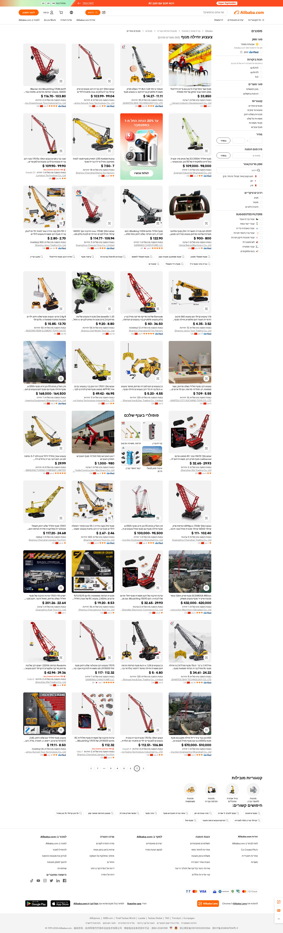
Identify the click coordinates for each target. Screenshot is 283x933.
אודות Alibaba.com (248, 836)
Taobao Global (155, 918)
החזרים (110, 862)
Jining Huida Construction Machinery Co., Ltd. (93, 470)
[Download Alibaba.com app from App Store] (60, 903)
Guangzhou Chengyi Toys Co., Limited (95, 245)
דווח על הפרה (107, 874)
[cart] (60, 13)
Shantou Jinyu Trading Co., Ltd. (50, 245)
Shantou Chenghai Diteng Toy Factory (95, 172)
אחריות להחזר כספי (200, 849)
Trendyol (176, 918)
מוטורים (152, 264)
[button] (104, 12)
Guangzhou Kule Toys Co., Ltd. (50, 609)
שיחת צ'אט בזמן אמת (104, 849)
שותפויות (61, 868)
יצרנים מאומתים (154, 843)
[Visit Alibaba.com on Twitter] (51, 881)
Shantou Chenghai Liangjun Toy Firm (47, 540)
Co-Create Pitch (249, 849)
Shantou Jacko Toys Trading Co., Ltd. (192, 330)
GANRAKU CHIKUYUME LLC (148, 245)
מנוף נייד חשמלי (173, 264)
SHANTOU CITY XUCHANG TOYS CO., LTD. (190, 400)
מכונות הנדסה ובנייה (167, 31)
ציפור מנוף (86, 257)
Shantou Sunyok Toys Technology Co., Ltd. (93, 103)
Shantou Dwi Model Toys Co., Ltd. (97, 330)
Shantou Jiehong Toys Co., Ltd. (98, 540)
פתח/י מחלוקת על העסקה (101, 856)
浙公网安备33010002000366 (195, 928)
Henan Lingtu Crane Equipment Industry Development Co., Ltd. (190, 103)
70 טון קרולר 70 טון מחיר (67, 813)
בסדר (223, 140)
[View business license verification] (171, 928)
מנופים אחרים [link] (134, 31)
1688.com (108, 918)
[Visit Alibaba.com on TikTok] (32, 881)
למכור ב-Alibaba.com (56, 843)
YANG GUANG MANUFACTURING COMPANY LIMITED (44, 470)
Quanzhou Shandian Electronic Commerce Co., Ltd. (141, 609)
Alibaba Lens (240, 903)
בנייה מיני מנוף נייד (198, 264)
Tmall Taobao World (125, 918)
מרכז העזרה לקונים (105, 843)
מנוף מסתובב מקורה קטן (170, 257)
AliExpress (95, 918)
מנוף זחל (189, 820)
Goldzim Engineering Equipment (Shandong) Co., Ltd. (44, 400)
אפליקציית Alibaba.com (86, 903)
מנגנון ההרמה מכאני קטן (99, 813)
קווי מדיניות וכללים (201, 874)
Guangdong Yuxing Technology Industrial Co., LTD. (93, 400)
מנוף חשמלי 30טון (199, 257)
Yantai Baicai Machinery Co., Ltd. (195, 245)
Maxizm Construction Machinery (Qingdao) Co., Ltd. (190, 609)
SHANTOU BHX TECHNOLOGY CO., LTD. (143, 103)
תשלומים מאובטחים (200, 843)
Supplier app (134, 903)
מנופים (148, 31)
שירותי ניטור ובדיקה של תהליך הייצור (192, 868)
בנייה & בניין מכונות (191, 31)
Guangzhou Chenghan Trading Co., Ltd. (191, 540)
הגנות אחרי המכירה (200, 862)
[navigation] (239, 400)
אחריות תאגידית (250, 856)
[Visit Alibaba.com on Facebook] (64, 881)
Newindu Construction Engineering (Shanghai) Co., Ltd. (141, 540)
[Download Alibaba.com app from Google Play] (36, 903)
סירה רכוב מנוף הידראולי (60, 257)
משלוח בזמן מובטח (200, 856)
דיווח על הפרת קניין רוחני (102, 868)
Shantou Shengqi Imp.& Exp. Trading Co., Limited (141, 400)
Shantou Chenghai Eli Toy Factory (146, 330)
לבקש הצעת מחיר (153, 849)
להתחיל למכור (59, 849)
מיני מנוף (149, 813)
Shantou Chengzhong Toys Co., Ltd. (96, 609)
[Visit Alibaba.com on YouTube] (38, 881)
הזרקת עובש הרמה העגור (214, 820)
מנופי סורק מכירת (128, 813)
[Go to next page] (91, 768)
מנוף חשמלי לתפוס (140, 257)
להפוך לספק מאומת (56, 862)
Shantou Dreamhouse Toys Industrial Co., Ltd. (44, 103)
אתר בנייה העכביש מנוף (174, 813)
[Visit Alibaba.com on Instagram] (45, 881)
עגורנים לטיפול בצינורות (111, 257)
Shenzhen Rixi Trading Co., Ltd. (195, 470)
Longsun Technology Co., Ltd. (51, 175)
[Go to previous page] (143, 768)
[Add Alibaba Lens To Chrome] (208, 903)
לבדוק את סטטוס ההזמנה (54, 856)
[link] (278, 902)
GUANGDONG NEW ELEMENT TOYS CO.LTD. (44, 330)
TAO (167, 918)
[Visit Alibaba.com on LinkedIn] (58, 881)
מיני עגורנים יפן (201, 813)
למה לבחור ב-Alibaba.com (245, 843)
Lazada (141, 918)
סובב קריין (35, 257)
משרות (254, 862)
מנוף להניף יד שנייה (227, 813)
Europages (189, 918)
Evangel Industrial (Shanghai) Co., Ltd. (192, 172)
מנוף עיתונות (251, 813)
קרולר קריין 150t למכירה (246, 820)
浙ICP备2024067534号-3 (225, 928)
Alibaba (209, 31)
